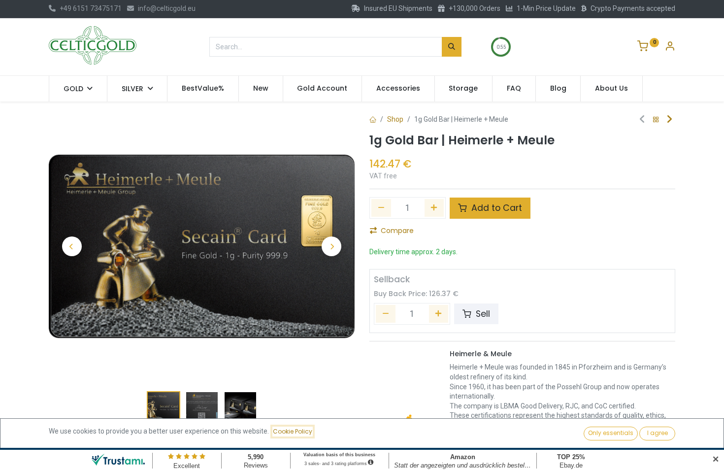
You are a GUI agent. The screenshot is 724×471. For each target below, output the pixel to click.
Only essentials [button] (610, 433)
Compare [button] (397, 231)
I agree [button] (657, 433)
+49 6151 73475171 (91, 8)
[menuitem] (202, 88)
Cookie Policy (292, 431)
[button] (72, 246)
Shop (395, 119)
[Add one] (434, 208)
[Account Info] (669, 47)
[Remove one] (381, 208)
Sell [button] (481, 314)
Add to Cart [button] (495, 208)
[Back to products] (656, 120)
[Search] (451, 47)
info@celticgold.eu (167, 8)
